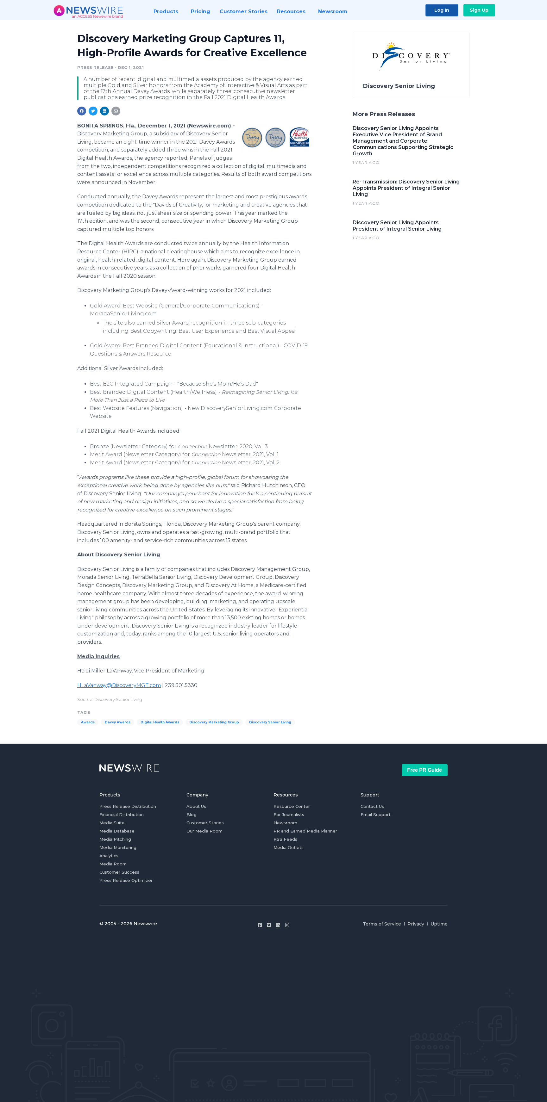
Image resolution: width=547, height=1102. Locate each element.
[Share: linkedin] (104, 111)
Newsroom (285, 822)
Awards (88, 722)
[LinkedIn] (278, 925)
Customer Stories (205, 822)
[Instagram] (287, 925)
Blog (191, 814)
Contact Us (372, 806)
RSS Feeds (285, 839)
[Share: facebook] (82, 111)
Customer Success (119, 872)
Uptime (439, 924)
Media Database (117, 830)
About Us (196, 806)
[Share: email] (116, 111)
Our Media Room (204, 830)
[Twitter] (269, 925)
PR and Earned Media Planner (305, 830)
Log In (441, 10)
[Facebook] (260, 925)
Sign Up (479, 10)
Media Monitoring (117, 847)
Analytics (108, 855)
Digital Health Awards (160, 722)
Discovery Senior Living (270, 722)
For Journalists (289, 814)
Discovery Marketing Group (214, 722)
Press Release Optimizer (126, 880)
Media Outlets (289, 847)
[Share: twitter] (93, 111)
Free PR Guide (424, 770)
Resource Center (292, 806)
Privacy (415, 924)
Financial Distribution (121, 814)
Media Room (113, 863)
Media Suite (112, 822)
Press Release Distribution (127, 806)
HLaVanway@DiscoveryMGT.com (119, 685)
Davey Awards (117, 722)
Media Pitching (115, 839)
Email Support (376, 814)
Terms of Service (382, 924)
